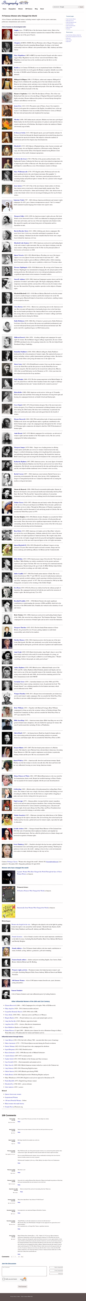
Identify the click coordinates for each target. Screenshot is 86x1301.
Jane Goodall (9, 1062)
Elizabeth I (17, 146)
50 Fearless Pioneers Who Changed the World (30, 891)
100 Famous (28, 9)
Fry (12, 1084)
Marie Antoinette (10, 1043)
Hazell (14, 1239)
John (14, 1143)
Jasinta (13, 1173)
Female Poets (9, 1107)
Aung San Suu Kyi (10, 1021)
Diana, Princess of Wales (22, 776)
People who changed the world (71, 22)
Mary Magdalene (19, 55)
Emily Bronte (9, 1074)
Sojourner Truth (19, 200)
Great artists (68, 28)
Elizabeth (8, 1084)
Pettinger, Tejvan (12, 862)
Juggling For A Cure (11, 1154)
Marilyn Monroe (19, 640)
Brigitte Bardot (9, 1018)
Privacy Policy (13, 1296)
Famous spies (68, 38)
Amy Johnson (9, 1068)
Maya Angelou (9, 1008)
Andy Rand (12, 1224)
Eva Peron (17, 588)
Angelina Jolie (9, 1024)
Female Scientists (17, 937)
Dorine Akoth (12, 1122)
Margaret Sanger (19, 447)
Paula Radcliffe (9, 1081)
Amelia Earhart (9, 1056)
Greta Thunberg (19, 844)
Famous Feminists (17, 990)
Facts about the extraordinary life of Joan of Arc (74, 36)
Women (20, 9)
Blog (36, 9)
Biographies (12, 9)
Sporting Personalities (69, 23)
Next (22, 1256)
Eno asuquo (12, 1183)
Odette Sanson (9, 1071)
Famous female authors (19, 960)
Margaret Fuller (19, 216)
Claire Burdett (12, 1203)
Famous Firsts (68, 41)
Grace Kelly (8, 1015)
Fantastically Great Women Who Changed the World (32, 908)
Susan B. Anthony (19, 279)
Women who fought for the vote (21, 924)
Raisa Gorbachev (10, 1052)
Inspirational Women (11, 1097)
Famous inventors (69, 27)
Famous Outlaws (69, 39)
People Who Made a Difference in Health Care (73, 35)
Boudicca (17, 67)
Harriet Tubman (9, 1046)
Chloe (14, 1133)
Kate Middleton (10, 1027)
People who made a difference (71, 19)
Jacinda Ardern (18, 828)
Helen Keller (18, 392)
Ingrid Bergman (10, 1049)
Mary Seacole (9, 1065)
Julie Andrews (9, 1087)
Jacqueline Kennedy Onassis (13, 1012)
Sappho (16, 30)
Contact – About (20, 1296)
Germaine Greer (19, 682)
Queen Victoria (19, 255)
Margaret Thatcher (20, 627)
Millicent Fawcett (19, 337)
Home (4, 9)
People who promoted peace (70, 25)
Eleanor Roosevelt (10, 1005)
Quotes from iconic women (13, 1094)
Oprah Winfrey (18, 760)
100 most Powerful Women (13, 1100)
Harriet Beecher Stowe (21, 231)
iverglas (16, 1192)
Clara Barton (18, 307)
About (42, 9)
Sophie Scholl (9, 1059)
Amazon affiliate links (28, 1296)
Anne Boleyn (9, 1040)
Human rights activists (70, 20)
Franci (13, 1213)
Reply (19, 1121)
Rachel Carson (18, 474)
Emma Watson (9, 1030)
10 (18, 1256)
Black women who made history (14, 1104)
